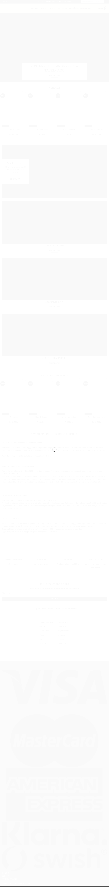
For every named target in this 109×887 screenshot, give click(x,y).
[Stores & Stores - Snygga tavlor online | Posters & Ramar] (54, 439)
